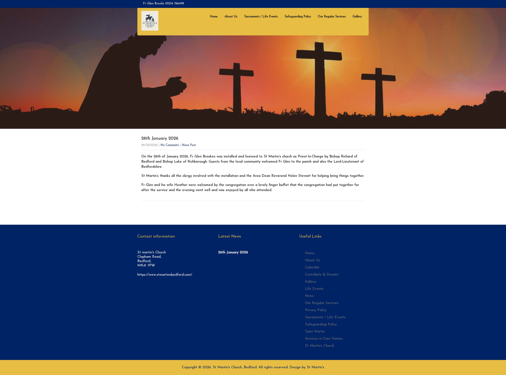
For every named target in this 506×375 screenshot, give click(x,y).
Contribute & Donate (321, 275)
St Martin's (315, 367)
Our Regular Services (332, 16)
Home (214, 16)
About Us (231, 16)
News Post (189, 145)
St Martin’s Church (319, 346)
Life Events (314, 289)
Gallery (357, 16)
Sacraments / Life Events (261, 16)
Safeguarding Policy (298, 16)
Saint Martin (315, 331)
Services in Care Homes (324, 339)
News (309, 296)
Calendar (312, 267)
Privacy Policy (316, 310)
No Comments (169, 145)
